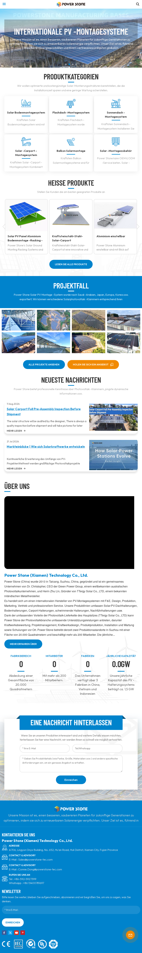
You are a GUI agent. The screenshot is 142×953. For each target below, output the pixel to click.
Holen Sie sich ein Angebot (91, 364)
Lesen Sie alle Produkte (71, 264)
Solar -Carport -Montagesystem (26, 153)
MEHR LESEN (14, 430)
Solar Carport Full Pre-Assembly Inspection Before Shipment (44, 411)
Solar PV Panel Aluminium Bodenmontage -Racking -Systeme (25, 238)
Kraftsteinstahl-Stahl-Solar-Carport (67, 238)
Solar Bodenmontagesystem (26, 112)
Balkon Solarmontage (71, 151)
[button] (66, 64)
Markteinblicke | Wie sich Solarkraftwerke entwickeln (46, 447)
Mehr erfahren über (23, 644)
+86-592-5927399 (25, 879)
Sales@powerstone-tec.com (35, 859)
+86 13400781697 (33, 883)
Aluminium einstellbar (110, 236)
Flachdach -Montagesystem (71, 112)
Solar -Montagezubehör (116, 151)
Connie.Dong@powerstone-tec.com (40, 869)
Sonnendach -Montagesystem (116, 114)
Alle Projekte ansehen (44, 364)
